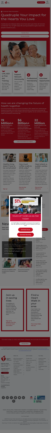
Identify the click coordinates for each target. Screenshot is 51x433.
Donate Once (25, 229)
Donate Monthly (25, 234)
